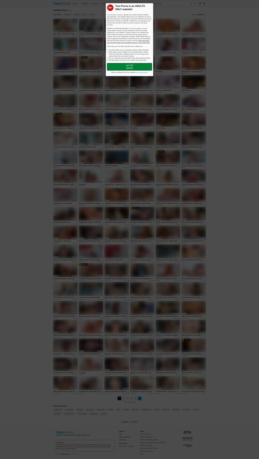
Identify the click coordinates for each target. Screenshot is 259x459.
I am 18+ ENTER (130, 66)
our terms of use (142, 72)
